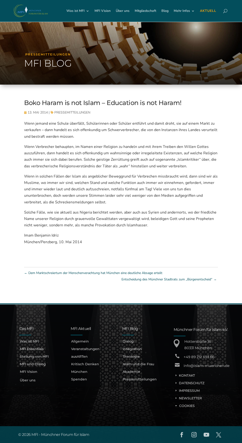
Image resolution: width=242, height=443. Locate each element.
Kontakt (187, 375)
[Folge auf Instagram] (194, 434)
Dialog (128, 341)
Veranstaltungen (85, 349)
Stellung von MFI (34, 356)
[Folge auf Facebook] (182, 434)
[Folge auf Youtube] (206, 434)
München (79, 372)
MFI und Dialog (33, 364)
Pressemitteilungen (72, 112)
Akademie (131, 372)
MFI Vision (28, 372)
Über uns (27, 380)
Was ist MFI (29, 341)
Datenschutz (191, 383)
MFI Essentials (32, 349)
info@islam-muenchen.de (206, 365)
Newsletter (190, 398)
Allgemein (80, 341)
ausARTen (79, 356)
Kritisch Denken (85, 364)
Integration (132, 349)
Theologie (131, 356)
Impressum (189, 390)
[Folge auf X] (218, 434)
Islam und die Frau (138, 364)
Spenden (79, 379)
